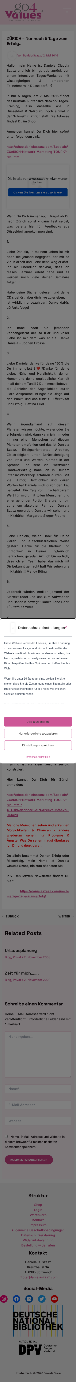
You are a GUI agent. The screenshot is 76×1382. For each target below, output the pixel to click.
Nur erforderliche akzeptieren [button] (38, 733)
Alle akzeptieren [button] (38, 721)
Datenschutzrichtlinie (38, 756)
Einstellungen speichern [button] (38, 745)
